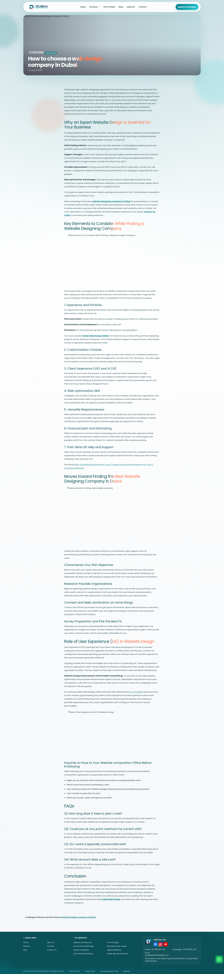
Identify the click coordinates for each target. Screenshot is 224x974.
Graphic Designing (81, 950)
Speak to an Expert (187, 7)
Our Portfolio (109, 7)
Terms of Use (90, 971)
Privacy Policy (74, 971)
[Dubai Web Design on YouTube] (165, 944)
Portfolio (50, 946)
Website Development (82, 942)
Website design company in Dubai (79, 917)
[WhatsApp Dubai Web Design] (219, 959)
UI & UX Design (113, 942)
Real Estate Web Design (117, 946)
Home (83, 7)
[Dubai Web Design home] (38, 7)
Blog (121, 7)
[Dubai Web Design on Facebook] (155, 944)
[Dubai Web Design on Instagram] (160, 944)
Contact (143, 7)
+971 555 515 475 (158, 949)
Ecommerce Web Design (83, 946)
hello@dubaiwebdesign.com (157, 955)
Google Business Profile (109, 971)
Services (94, 7)
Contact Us (52, 950)
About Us (131, 7)
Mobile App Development (117, 953)
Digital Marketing (114, 950)
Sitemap (126, 971)
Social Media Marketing (83, 953)
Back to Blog (38, 52)
